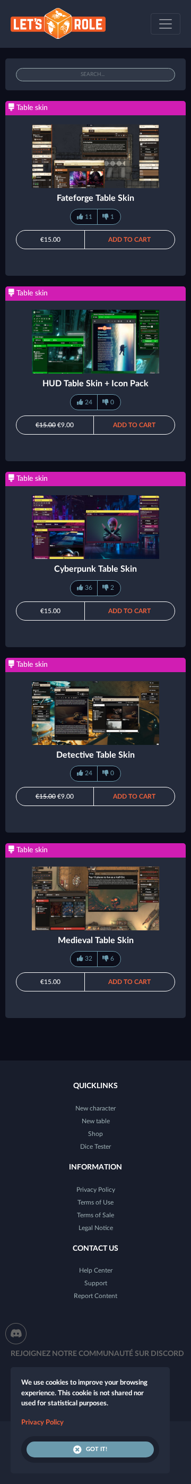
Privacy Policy (95, 1189)
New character (95, 1108)
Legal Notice (96, 1228)
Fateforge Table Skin (95, 198)
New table (96, 1121)
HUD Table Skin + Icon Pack (95, 383)
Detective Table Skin (95, 755)
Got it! (96, 1449)
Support (95, 1283)
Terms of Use (95, 1202)
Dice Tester (95, 1146)
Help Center (95, 1270)
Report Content (95, 1296)
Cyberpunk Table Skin (95, 569)
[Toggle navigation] (165, 24)
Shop (95, 1134)
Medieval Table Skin (96, 940)
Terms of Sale (95, 1215)
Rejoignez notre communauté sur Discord (97, 1354)
